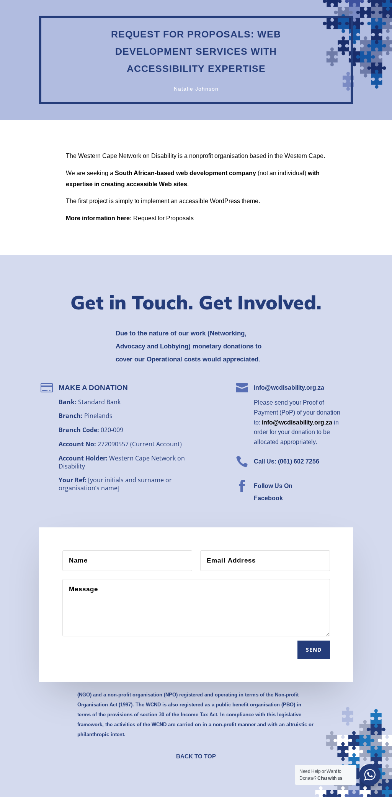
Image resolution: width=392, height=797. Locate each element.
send (314, 649)
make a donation (93, 388)
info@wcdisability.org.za (289, 387)
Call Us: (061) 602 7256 (286, 461)
